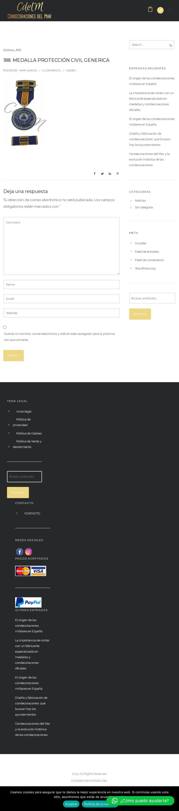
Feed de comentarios (149, 260)
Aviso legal (23, 411)
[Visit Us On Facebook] (19, 551)
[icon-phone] (160, 10)
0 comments (51, 70)
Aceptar (71, 804)
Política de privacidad (22, 422)
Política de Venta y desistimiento (27, 444)
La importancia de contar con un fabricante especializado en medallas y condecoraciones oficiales (151, 101)
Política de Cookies (29, 433)
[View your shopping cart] (150, 10)
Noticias (140, 200)
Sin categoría (144, 207)
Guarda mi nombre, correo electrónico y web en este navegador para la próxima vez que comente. (59, 337)
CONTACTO (32, 513)
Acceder (141, 243)
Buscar (140, 314)
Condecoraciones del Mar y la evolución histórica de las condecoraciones (149, 159)
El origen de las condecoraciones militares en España (152, 81)
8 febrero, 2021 (12, 50)
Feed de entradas (147, 251)
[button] (140, 800)
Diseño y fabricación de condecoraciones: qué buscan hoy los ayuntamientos (149, 139)
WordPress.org (145, 268)
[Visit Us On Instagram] (28, 551)
